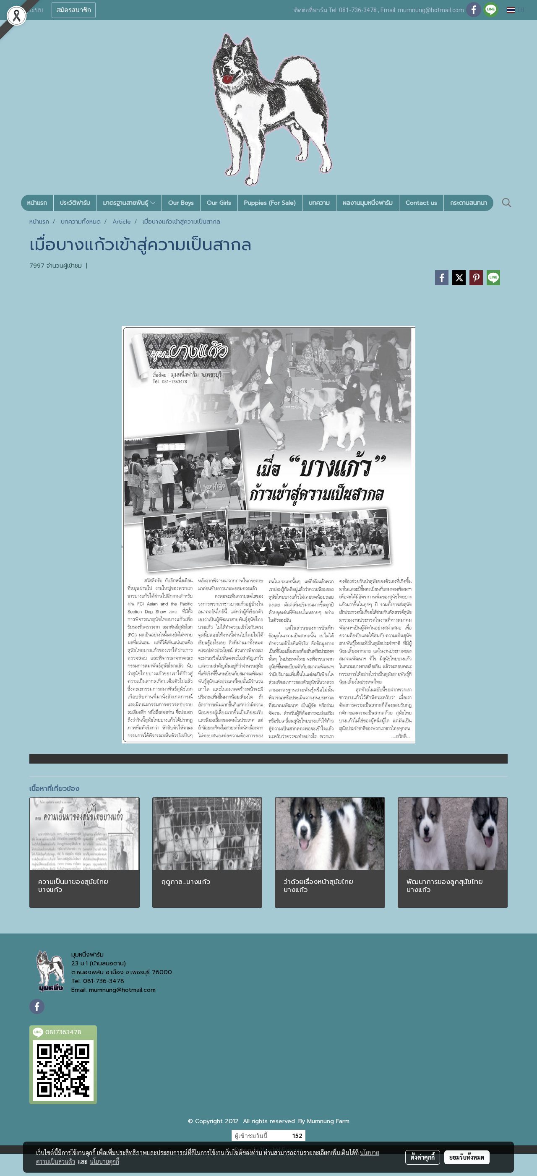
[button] (507, 203)
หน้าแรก (37, 202)
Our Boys (181, 202)
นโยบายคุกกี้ (104, 1161)
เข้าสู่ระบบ (29, 10)
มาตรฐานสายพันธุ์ (126, 202)
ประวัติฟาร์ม (75, 202)
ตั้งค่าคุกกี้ (423, 1157)
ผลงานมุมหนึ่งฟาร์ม (368, 202)
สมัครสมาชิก (73, 10)
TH (519, 10)
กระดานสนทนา (468, 202)
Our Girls (219, 202)
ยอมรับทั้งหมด (467, 1157)
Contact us (421, 202)
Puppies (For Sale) (270, 202)
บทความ (319, 202)
